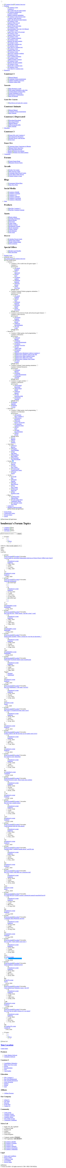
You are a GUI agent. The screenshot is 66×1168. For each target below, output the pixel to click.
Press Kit (6, 1103)
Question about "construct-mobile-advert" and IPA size (19, 849)
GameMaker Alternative (10, 1063)
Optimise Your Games (28, 359)
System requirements (20, 79)
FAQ (13, 139)
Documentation (8, 1068)
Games (14, 223)
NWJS (17, 122)
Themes (15, 229)
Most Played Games (20, 173)
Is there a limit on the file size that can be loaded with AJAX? (20, 733)
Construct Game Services (27, 313)
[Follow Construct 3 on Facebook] (14, 198)
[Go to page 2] (10, 541)
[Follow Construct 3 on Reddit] (13, 192)
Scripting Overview (18, 80)
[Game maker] (14, 258)
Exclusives (14, 243)
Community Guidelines (10, 1120)
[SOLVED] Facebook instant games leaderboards (17, 659)
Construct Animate (24, 291)
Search (6, 516)
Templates (15, 228)
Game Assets (7, 1112)
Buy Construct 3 (15, 208)
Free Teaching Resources (11, 1080)
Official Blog (18, 183)
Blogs (9, 495)
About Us (6, 1100)
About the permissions (10, 581)
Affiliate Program (9, 1093)
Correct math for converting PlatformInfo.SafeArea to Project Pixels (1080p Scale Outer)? (28, 558)
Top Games (16, 170)
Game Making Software (10, 1055)
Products (6, 6)
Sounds (18, 226)
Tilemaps (14, 231)
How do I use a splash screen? (12, 803)
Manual (15, 77)
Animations (16, 218)
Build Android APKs (19, 91)
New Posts (15, 185)
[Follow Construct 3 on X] (12, 195)
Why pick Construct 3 (19, 135)
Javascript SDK (16, 125)
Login (10, 255)
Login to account (17, 507)
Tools (13, 232)
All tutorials (14, 96)
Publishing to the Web (21, 90)
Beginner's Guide (16, 88)
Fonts (13, 221)
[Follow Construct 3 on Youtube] (14, 193)
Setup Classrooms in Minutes (23, 146)
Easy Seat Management (10, 1079)
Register (6, 255)
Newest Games (16, 171)
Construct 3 (23, 263)
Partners (6, 1083)
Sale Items (14, 252)
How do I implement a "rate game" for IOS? (16, 687)
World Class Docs (18, 148)
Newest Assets (18, 239)
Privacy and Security (19, 138)
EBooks (14, 220)
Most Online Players (18, 174)
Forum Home (16, 161)
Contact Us (11, 506)
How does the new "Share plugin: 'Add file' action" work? (20, 613)
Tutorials (13, 113)
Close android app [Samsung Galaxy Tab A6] (16, 988)
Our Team (7, 1101)
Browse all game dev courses (19, 103)
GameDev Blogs (8, 1117)
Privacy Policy (8, 1157)
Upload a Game (17, 176)
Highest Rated (17, 242)
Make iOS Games (27, 357)
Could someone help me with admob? (14, 826)
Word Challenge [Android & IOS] (13, 964)
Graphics (15, 224)
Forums (10, 461)
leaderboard (11, 675)
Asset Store (11, 444)
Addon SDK (16, 82)
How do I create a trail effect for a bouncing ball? (17, 872)
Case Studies (7, 1071)
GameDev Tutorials (9, 1115)
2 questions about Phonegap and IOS (14, 918)
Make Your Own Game (10, 1065)
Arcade (10, 475)
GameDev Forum (9, 1114)
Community (7, 154)
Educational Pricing (16, 149)
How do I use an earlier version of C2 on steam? (17, 1011)
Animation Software (9, 1056)
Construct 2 (18, 381)
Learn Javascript (8, 1082)
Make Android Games (28, 356)
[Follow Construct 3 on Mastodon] (14, 199)
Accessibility (7, 1160)
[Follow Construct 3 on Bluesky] (14, 196)
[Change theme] (16, 509)
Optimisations (20, 94)
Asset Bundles (17, 251)
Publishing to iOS (17, 93)
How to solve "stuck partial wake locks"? (15, 941)
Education (7, 128)
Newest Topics (18, 162)
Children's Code (8, 1159)
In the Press (7, 1104)
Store (5, 201)
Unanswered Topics (9, 513)
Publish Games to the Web (29, 354)
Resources (7, 70)
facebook (10, 673)
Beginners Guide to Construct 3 (31, 353)
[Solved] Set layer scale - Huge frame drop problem (18, 780)
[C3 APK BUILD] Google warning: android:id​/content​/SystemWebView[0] (24, 895)
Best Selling (16, 240)
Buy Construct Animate (17, 210)
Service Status (8, 1162)
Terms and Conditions (10, 1156)
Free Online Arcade (9, 1118)
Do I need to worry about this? (12, 756)
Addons (14, 217)
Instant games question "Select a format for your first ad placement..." (23, 636)
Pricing (6, 1066)
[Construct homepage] (14, 4)
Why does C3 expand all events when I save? (16, 710)
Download (18, 120)
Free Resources (19, 136)
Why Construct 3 (8, 1077)
